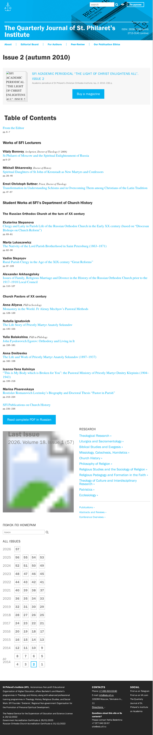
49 (42, 565)
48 (17, 574)
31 (26, 607)
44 (17, 582)
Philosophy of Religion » (95, 464)
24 (17, 623)
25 (42, 615)
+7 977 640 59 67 (101, 723)
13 (42, 640)
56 (17, 557)
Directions (98, 707)
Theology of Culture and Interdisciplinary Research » (108, 482)
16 (17, 640)
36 (17, 598)
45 (42, 574)
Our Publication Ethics (107, 44)
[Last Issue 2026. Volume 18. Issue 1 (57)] (38, 518)
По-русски (135, 4)
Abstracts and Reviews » (92, 512)
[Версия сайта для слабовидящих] (123, 5)
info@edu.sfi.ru (106, 695)
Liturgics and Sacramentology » (101, 441)
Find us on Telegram (139, 691)
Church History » (90, 458)
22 (34, 623)
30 (34, 607)
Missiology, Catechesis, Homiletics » (104, 452)
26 (34, 615)
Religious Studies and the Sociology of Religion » (113, 469)
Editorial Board (30, 44)
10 (34, 648)
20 (17, 631)
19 (26, 631)
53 (42, 557)
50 (34, 565)
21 (42, 623)
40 (17, 590)
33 (42, 598)
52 (17, 565)
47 (26, 574)
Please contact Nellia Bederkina (107, 720)
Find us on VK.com (139, 695)
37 (42, 590)
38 (34, 590)
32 (17, 607)
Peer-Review (78, 44)
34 (34, 598)
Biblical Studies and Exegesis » (101, 447)
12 (17, 648)
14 (34, 640)
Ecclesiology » (88, 495)
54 (34, 557)
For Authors (55, 44)
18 (34, 631)
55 (26, 557)
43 (26, 582)
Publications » (87, 507)
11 (26, 648)
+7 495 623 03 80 (108, 691)
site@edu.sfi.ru (99, 726)
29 (42, 607)
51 (26, 565)
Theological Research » (95, 436)
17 (42, 631)
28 (17, 615)
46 (34, 574)
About (8, 44)
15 (26, 640)
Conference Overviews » (92, 516)
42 (34, 582)
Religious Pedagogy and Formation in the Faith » (113, 475)
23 (26, 623)
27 (26, 615)
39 (26, 590)
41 (42, 582)
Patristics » (86, 489)
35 (26, 598)
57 (17, 549)
